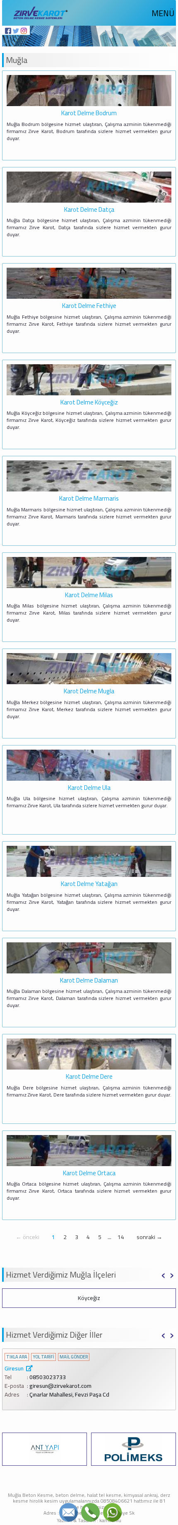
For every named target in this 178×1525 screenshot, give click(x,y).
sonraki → (149, 1237)
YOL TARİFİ (43, 1357)
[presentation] (163, 1274)
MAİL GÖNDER (74, 1357)
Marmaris (89, 1298)
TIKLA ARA (16, 1357)
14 (121, 1237)
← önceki (27, 1237)
